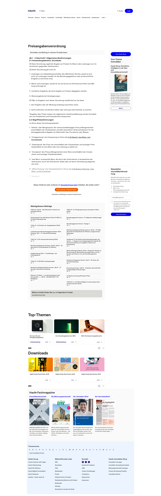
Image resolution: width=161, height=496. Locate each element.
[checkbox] (112, 202)
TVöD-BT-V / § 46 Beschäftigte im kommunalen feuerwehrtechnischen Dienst (83, 282)
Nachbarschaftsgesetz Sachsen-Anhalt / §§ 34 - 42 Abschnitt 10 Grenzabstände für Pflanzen (46, 246)
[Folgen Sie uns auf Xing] (86, 462)
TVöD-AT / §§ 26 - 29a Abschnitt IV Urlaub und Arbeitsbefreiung (45, 210)
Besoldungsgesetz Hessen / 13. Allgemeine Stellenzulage (84, 217)
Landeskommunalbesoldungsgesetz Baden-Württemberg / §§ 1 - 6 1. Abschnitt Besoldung (46, 232)
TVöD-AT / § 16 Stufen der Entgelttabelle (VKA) (45, 225)
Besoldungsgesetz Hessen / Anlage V (78, 224)
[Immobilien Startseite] (32, 11)
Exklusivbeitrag (35, 342)
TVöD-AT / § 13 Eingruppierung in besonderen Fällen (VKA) (83, 210)
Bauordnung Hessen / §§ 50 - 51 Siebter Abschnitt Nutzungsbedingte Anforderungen (84, 268)
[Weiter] (103, 348)
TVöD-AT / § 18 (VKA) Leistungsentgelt (43, 261)
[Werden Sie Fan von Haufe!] (89, 462)
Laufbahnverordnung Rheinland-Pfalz (78, 276)
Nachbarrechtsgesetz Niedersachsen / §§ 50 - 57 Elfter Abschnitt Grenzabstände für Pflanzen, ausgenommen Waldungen (84, 231)
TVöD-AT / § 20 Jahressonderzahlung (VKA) (44, 239)
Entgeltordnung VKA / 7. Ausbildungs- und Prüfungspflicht (44, 254)
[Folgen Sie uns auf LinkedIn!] (83, 462)
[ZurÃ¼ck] (99, 348)
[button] (129, 11)
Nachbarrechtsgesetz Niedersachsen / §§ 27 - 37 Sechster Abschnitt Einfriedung (46, 268)
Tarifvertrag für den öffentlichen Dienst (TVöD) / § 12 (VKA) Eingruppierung (46, 218)
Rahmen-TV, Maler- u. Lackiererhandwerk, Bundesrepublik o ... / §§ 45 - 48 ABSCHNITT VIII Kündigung (45, 276)
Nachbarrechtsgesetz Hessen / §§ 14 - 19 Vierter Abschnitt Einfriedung (83, 261)
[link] (30, 17)
